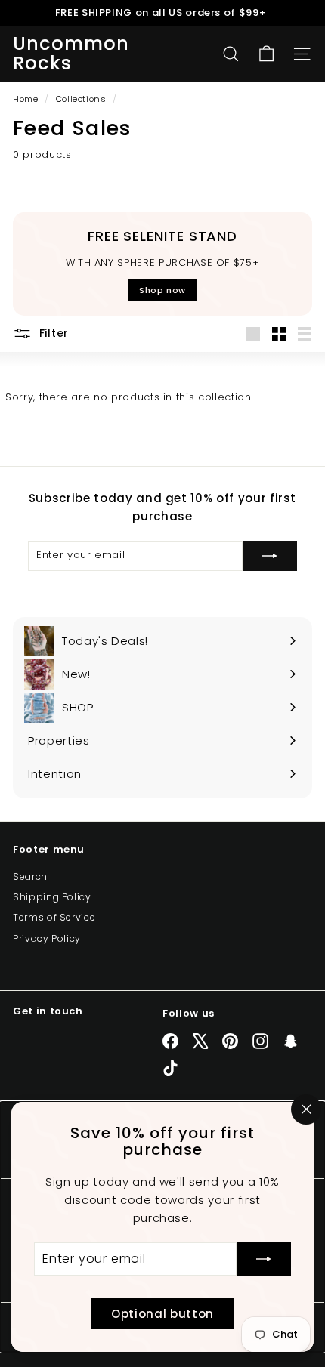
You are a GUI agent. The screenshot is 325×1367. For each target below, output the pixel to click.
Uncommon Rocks (71, 54)
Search (30, 876)
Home (27, 99)
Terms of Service (54, 917)
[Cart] (266, 54)
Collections (83, 99)
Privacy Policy (47, 938)
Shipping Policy (52, 896)
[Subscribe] (264, 1259)
